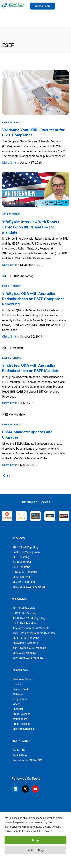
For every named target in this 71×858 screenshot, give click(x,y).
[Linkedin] (15, 789)
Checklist (18, 709)
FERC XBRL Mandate (24, 613)
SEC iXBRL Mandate (24, 608)
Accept (35, 840)
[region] (35, 835)
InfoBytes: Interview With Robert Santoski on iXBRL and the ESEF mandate (30, 227)
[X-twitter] (25, 789)
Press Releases (21, 713)
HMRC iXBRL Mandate (25, 642)
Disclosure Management (27, 552)
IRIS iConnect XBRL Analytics (29, 586)
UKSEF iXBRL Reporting (26, 637)
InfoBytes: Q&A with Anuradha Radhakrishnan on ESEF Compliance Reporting (33, 298)
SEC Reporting (11, 214)
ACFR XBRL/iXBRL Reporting (29, 618)
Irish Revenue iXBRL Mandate (29, 647)
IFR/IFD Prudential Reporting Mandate (34, 633)
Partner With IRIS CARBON (28, 760)
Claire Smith (9, 162)
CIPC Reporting (21, 576)
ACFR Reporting (22, 562)
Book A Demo (20, 755)
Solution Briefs (21, 689)
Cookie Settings (36, 850)
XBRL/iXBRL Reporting (25, 547)
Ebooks (17, 684)
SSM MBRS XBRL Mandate (28, 657)
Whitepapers (20, 718)
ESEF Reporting (11, 122)
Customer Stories (23, 679)
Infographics (20, 699)
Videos (16, 704)
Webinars (18, 694)
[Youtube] (35, 789)
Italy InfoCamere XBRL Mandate (31, 628)
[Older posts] (4, 476)
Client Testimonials (23, 728)
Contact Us (19, 750)
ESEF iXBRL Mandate (25, 623)
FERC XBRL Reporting (25, 571)
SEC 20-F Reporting (24, 581)
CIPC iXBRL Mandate (24, 652)
